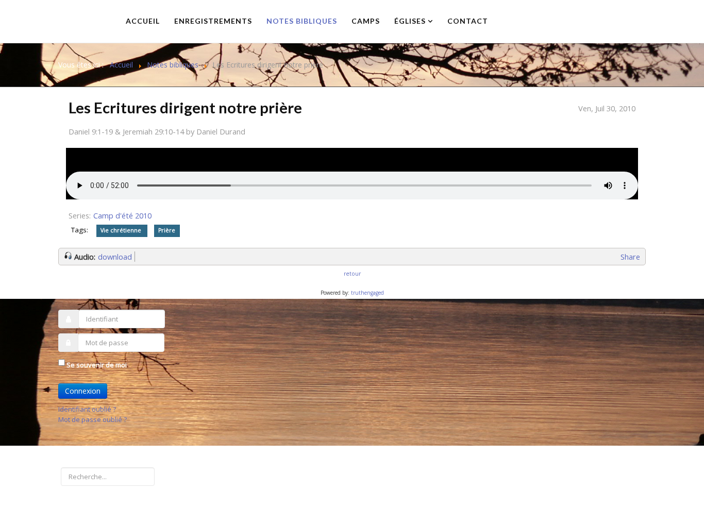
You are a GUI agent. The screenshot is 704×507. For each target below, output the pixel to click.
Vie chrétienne (121, 230)
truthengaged (367, 292)
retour (352, 273)
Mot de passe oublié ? (92, 419)
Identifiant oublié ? (87, 409)
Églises (410, 20)
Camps (365, 20)
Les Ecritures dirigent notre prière (185, 107)
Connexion (82, 391)
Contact (467, 20)
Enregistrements (213, 20)
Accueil (143, 20)
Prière (166, 230)
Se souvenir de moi (96, 364)
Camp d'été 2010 (122, 215)
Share (630, 256)
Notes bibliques (301, 20)
